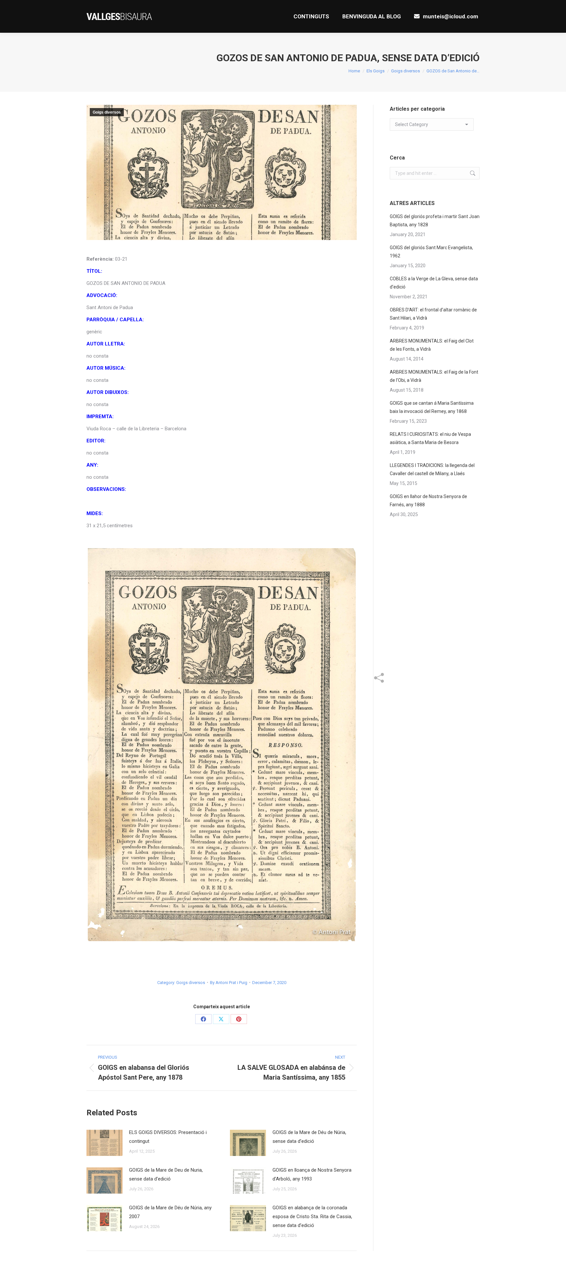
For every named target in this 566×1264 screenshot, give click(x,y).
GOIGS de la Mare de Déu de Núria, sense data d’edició (309, 1136)
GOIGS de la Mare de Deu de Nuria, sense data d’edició (166, 1174)
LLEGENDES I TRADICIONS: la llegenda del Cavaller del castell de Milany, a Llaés (432, 469)
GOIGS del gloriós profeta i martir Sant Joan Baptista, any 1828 (435, 220)
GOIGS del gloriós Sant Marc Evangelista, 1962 (431, 251)
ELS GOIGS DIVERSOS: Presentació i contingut (168, 1136)
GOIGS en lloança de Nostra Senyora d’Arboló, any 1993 (312, 1174)
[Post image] (104, 1143)
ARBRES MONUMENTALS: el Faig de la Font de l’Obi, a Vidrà (434, 376)
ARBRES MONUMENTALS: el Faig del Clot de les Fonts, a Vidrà (432, 345)
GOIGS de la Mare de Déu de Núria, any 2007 (170, 1212)
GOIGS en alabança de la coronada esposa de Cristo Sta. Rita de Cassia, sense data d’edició (312, 1216)
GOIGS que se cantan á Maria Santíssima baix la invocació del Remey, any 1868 (432, 407)
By (228, 982)
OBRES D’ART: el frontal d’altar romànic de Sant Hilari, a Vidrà (433, 314)
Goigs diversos (107, 112)
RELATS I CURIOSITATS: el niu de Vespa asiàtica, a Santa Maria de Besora (430, 438)
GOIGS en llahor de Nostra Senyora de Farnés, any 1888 (428, 500)
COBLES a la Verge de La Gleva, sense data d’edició (434, 282)
